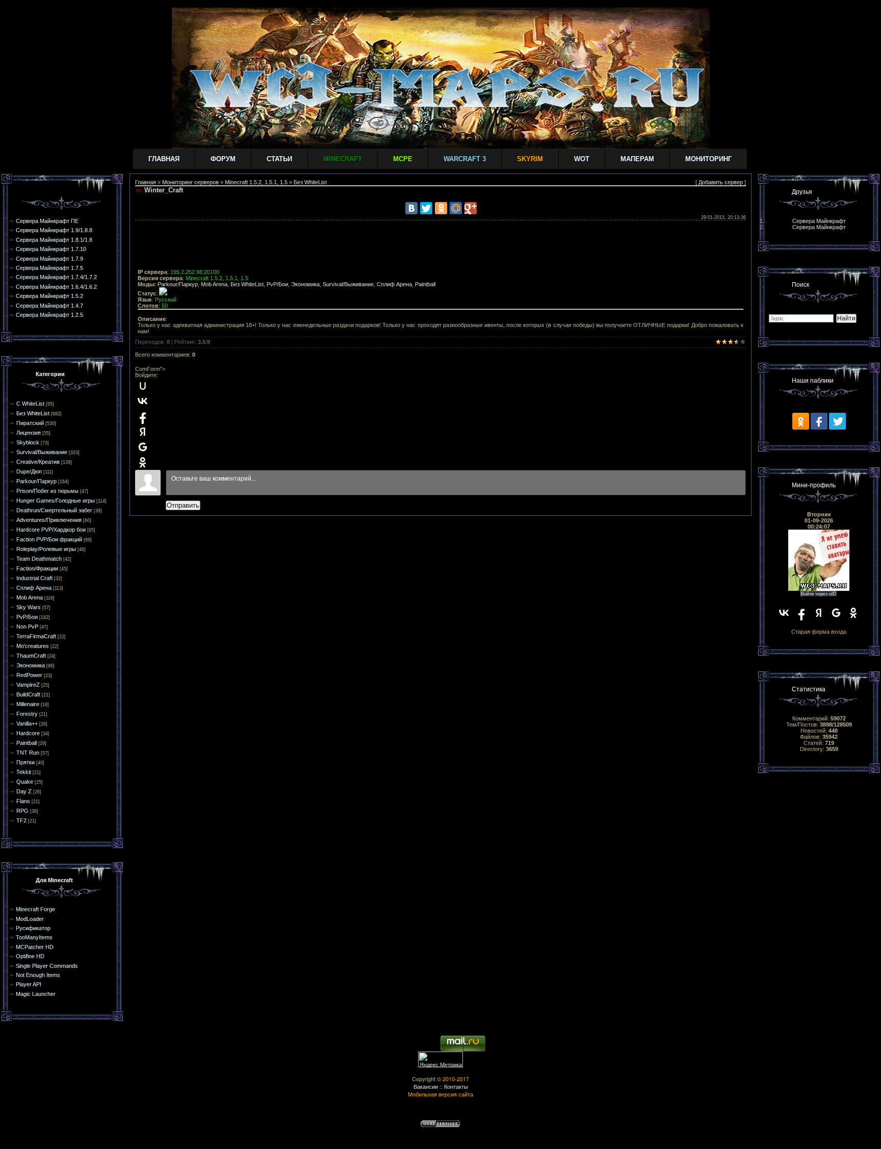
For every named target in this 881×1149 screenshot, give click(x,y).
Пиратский (30, 423)
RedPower (29, 675)
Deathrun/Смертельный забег (54, 510)
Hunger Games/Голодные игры (55, 500)
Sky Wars (28, 607)
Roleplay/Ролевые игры (46, 549)
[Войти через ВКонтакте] (142, 401)
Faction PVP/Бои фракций (49, 539)
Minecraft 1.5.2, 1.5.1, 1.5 (256, 182)
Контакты (456, 1086)
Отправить (183, 505)
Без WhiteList (32, 413)
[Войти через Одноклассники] (142, 462)
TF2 (21, 820)
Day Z (24, 791)
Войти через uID (819, 593)
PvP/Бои (27, 617)
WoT (581, 159)
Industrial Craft (34, 578)
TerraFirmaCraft (36, 636)
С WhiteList (30, 404)
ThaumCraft (31, 656)
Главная (163, 159)
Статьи (279, 159)
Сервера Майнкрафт (819, 221)
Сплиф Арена (33, 588)
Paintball (26, 743)
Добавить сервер (720, 182)
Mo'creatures (32, 646)
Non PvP (27, 626)
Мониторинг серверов (190, 182)
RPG (22, 811)
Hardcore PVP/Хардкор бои (51, 530)
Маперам (637, 159)
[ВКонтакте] (411, 208)
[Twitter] (426, 208)
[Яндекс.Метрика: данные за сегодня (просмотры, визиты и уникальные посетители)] (440, 1059)
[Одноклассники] (441, 208)
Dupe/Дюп (29, 471)
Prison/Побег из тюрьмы (47, 491)
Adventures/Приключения (49, 520)
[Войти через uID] (142, 385)
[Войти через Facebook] (142, 416)
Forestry (27, 714)
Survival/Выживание (41, 452)
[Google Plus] (470, 208)
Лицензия (28, 433)
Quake (24, 782)
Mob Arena (29, 597)
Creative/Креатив (38, 462)
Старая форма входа (818, 632)
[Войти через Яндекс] (142, 431)
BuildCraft (28, 694)
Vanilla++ (27, 723)
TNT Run (27, 753)
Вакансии (425, 1086)
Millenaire (27, 704)
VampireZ (28, 685)
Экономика (30, 665)
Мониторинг (708, 159)
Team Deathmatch (39, 559)
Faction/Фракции (37, 568)
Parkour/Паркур (36, 481)
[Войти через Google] (142, 447)
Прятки (25, 762)
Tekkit (23, 772)
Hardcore (28, 733)
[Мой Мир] (456, 208)
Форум (223, 159)
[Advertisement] (440, 246)
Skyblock (27, 442)
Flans (23, 801)
